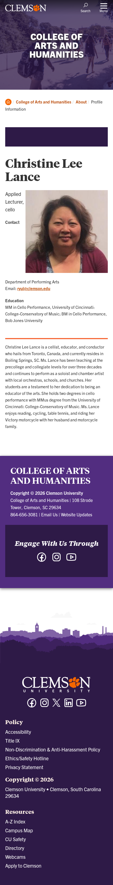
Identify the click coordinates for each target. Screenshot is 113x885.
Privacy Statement (24, 767)
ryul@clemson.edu (33, 288)
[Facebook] (32, 705)
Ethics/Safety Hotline (27, 758)
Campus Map (19, 830)
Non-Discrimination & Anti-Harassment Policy (52, 749)
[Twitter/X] (56, 705)
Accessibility (18, 732)
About (81, 101)
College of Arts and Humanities (43, 101)
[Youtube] (81, 705)
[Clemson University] (25, 10)
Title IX (12, 740)
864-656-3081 (24, 514)
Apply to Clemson (23, 865)
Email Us (49, 514)
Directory (14, 848)
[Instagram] (44, 705)
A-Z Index (15, 821)
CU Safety (15, 839)
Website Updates (76, 514)
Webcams (15, 857)
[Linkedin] (69, 705)
